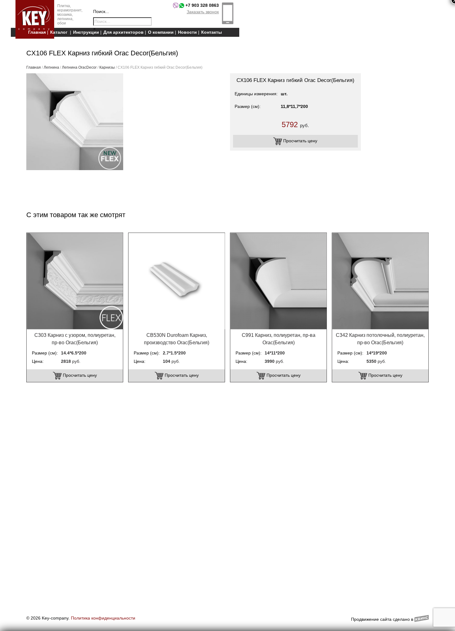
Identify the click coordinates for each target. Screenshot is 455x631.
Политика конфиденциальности (103, 618)
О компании (161, 32)
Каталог (58, 32)
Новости (187, 32)
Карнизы (107, 67)
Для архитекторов (123, 32)
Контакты (211, 32)
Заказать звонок (203, 11)
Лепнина (51, 67)
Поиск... (101, 11)
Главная (37, 32)
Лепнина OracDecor (79, 67)
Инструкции (86, 32)
